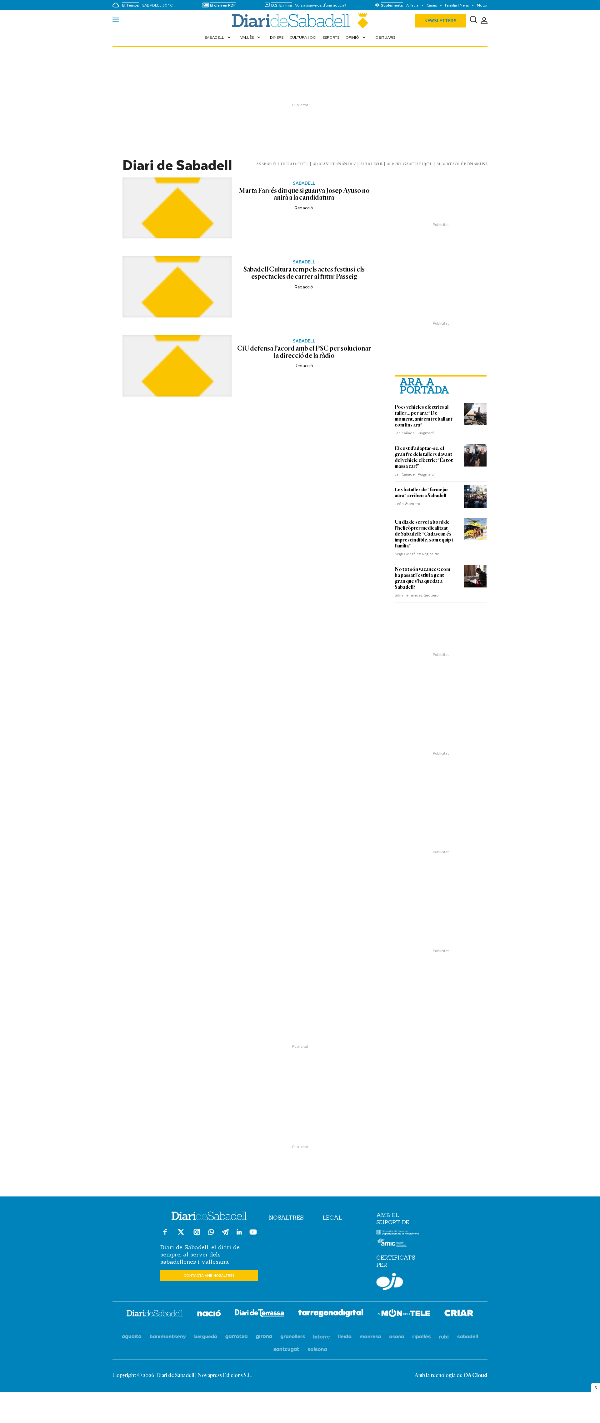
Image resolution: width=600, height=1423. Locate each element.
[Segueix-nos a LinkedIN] (239, 1233)
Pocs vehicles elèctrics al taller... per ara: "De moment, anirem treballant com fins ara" (423, 416)
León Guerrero (407, 503)
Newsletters (440, 20)
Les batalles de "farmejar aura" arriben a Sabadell (421, 492)
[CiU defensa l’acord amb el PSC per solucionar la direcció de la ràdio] (177, 366)
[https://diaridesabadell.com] (155, 1314)
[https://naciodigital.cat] (209, 1314)
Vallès (251, 37)
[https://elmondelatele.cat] (404, 1314)
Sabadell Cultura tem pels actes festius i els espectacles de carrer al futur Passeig (304, 273)
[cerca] (473, 20)
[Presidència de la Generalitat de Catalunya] (397, 1233)
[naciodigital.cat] (168, 1337)
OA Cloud (475, 1375)
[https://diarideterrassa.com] (259, 1314)
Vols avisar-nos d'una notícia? (320, 5)
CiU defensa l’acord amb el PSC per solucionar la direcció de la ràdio (304, 352)
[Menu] (115, 20)
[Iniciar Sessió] (484, 20)
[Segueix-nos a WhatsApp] (211, 1233)
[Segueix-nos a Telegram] (225, 1235)
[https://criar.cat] (458, 1314)
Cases (432, 5)
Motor (482, 5)
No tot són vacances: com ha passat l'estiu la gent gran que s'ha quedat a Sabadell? (422, 578)
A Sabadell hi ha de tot (282, 164)
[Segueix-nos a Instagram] (197, 1235)
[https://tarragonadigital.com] (330, 1314)
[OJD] (389, 1282)
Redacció (304, 207)
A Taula (412, 5)
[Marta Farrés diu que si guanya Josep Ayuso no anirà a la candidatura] (177, 208)
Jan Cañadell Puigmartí (414, 433)
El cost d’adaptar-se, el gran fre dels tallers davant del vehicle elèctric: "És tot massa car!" (424, 457)
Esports (330, 37)
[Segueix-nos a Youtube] (253, 1235)
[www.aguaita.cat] (132, 1337)
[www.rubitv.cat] (444, 1337)
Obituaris (385, 37)
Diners (276, 37)
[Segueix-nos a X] (181, 1235)
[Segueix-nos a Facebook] (165, 1235)
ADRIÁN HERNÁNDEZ (334, 164)
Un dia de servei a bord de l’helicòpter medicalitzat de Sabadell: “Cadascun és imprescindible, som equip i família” (424, 534)
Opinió (356, 37)
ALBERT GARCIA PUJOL (409, 164)
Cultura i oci (303, 37)
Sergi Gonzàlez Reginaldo (417, 554)
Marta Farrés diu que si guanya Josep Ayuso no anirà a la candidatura (304, 194)
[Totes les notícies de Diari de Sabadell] (300, 20)
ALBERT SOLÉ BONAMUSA (462, 164)
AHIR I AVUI (371, 164)
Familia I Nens (457, 5)
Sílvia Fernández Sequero (417, 595)
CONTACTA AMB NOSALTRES (209, 1275)
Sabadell (218, 37)
